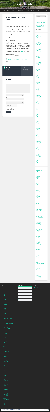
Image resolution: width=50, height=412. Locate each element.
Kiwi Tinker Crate (39, 224)
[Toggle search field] (46, 10)
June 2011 (38, 162)
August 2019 (38, 75)
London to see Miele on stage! (40, 26)
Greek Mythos (5, 360)
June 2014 (38, 123)
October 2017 (38, 97)
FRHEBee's (38, 204)
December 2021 (39, 48)
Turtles (37, 269)
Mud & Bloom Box (39, 231)
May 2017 (38, 103)
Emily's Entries (38, 198)
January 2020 (38, 70)
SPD (37, 262)
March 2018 (38, 91)
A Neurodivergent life (39, 170)
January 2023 (38, 42)
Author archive (6, 69)
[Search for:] (41, 16)
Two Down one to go (39, 24)
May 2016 (38, 110)
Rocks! (37, 248)
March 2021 (38, 57)
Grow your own (38, 208)
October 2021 (38, 50)
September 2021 (39, 51)
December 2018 (39, 84)
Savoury (38, 251)
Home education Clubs (21, 10)
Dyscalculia (38, 196)
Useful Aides (5, 400)
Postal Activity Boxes (30, 10)
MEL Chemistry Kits (39, 229)
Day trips (38, 195)
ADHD (37, 172)
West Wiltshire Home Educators (41, 277)
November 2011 (39, 156)
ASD (37, 178)
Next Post (24, 74)
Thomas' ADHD (39, 268)
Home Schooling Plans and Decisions (41, 215)
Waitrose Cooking (39, 276)
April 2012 (38, 150)
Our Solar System (39, 241)
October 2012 (38, 143)
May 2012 (38, 149)
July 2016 (38, 108)
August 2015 (38, 114)
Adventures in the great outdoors (8, 323)
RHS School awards (6, 369)
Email (6, 97)
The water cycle (6, 374)
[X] (35, 287)
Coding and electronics (39, 191)
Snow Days (5, 343)
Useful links (14, 10)
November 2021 (39, 49)
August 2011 (38, 160)
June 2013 (38, 135)
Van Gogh (38, 275)
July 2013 (38, 134)
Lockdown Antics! (39, 228)
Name (6, 93)
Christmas (38, 190)
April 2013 (38, 136)
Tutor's (37, 270)
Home (4, 10)
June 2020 (38, 64)
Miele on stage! (39, 230)
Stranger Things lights (39, 264)
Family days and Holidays (7, 328)
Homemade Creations (39, 216)
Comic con (5, 307)
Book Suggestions (39, 185)
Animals (38, 177)
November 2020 (39, 62)
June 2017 (38, 102)
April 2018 (38, 90)
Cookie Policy (14, 410)
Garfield (38, 205)
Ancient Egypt (38, 176)
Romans (38, 250)
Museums (5, 308)
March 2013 (38, 137)
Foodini (38, 203)
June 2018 (38, 88)
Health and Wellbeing (39, 210)
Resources (4, 398)
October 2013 (38, 130)
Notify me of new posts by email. (10, 109)
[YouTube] (38, 287)
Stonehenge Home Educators (40, 263)
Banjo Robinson (39, 182)
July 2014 (38, 122)
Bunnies (5, 336)
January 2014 (38, 129)
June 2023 (38, 37)
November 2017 (39, 96)
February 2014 (38, 128)
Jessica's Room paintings (7, 331)
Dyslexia (38, 197)
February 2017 (38, 104)
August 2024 (38, 35)
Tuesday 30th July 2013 (16, 59)
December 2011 (39, 155)
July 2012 (38, 147)
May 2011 (38, 163)
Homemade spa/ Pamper (40, 217)
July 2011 (38, 161)
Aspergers (5, 290)
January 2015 (38, 117)
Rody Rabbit (38, 249)
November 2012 (39, 142)
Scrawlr (38, 255)
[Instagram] (37, 287)
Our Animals (38, 237)
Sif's (37, 256)
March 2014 (38, 127)
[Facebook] (34, 287)
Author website (8, 69)
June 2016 (38, 109)
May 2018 (38, 89)
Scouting (5, 298)
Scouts (5, 303)
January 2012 (38, 154)
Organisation (38, 236)
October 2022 (38, 44)
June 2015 (38, 116)
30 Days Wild (38, 169)
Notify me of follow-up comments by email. (11, 108)
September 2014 (39, 121)
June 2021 (38, 55)
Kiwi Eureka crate (39, 223)
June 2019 (38, 77)
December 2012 (39, 141)
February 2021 (38, 58)
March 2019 (38, 81)
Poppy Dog (38, 243)
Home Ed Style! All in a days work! (15, 18)
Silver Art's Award (39, 257)
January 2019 (38, 83)
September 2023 (39, 36)
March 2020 (38, 68)
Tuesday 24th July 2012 (24, 59)
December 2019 (39, 71)
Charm (37, 189)
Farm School (38, 202)
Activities (38, 171)
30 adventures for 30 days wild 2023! (41, 25)
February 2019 (38, 82)
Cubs (5, 300)
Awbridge (5, 312)
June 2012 (38, 148)
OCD (37, 235)
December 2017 (39, 95)
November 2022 (39, 43)
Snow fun (38, 261)
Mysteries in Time (6, 395)
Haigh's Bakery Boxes (39, 209)
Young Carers (5, 304)
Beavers (38, 183)
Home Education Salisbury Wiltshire (27, 70)
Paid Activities (38, 242)
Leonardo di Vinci (6, 366)
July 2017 (38, 101)
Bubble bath (5, 350)
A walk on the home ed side (25, 4)
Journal (37, 10)
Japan (37, 218)
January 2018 (38, 94)
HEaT (37, 211)
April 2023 (38, 38)
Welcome (8, 10)
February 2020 (38, 69)
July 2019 (38, 76)
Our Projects (4, 355)
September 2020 (39, 63)
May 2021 (38, 56)
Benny (37, 184)
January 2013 (38, 140)
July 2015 (38, 115)
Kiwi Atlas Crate (39, 222)
